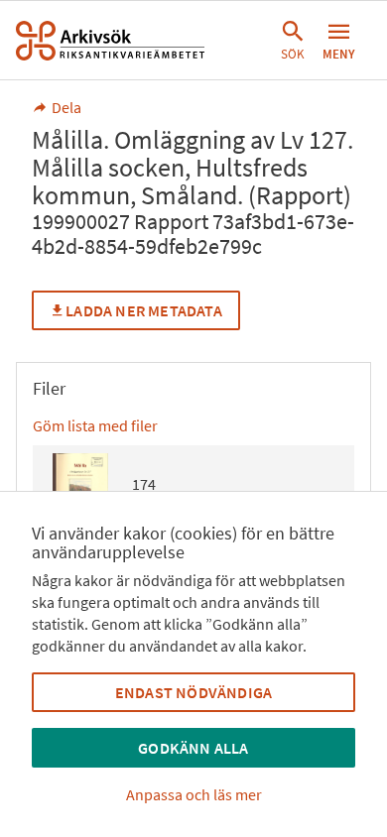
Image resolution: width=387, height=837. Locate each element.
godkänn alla (193, 748)
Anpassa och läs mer (194, 794)
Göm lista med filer (95, 425)
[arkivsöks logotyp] (110, 40)
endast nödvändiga (193, 692)
